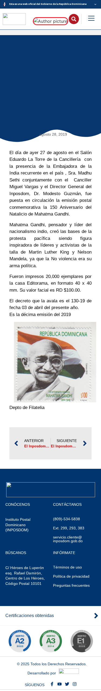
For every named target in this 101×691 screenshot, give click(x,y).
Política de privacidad (71, 576)
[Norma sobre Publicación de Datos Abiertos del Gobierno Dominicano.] (50, 641)
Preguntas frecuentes (71, 585)
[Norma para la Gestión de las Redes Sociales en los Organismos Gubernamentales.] (81, 641)
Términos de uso (67, 567)
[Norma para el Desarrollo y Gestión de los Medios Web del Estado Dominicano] (19, 641)
